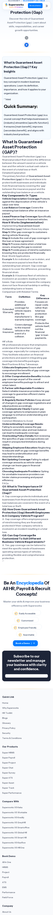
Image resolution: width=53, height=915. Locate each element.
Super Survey (8, 772)
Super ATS (7, 777)
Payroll (5, 877)
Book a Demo (35, 5)
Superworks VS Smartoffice (15, 827)
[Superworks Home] (14, 6)
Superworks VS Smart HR (14, 837)
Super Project (9, 762)
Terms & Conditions (12, 738)
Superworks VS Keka (12, 807)
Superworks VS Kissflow (14, 842)
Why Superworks (10, 708)
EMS (4, 887)
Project (5, 872)
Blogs (5, 718)
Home (5, 703)
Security (6, 733)
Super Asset (8, 782)
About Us (6, 912)
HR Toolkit (7, 713)
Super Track (8, 788)
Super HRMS (8, 752)
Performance (8, 892)
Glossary (6, 723)
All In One (6, 862)
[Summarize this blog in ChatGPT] (26, 38)
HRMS (5, 867)
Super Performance (11, 793)
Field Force (7, 897)
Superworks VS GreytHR (14, 822)
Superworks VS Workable (14, 812)
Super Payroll (8, 757)
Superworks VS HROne (13, 847)
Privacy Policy (8, 728)
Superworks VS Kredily (13, 817)
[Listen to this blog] (26, 45)
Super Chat (7, 767)
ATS (4, 882)
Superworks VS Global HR (14, 832)
